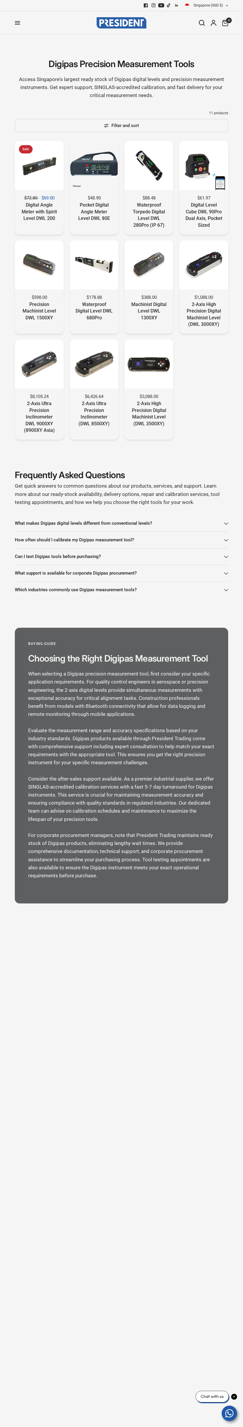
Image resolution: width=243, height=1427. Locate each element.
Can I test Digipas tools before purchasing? (58, 556)
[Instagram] (153, 5)
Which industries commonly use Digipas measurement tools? (76, 589)
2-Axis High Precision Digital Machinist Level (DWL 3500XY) (149, 413)
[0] (223, 22)
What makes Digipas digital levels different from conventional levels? (83, 523)
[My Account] (213, 22)
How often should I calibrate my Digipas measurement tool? (74, 540)
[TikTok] (169, 5)
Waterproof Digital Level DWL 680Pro (94, 311)
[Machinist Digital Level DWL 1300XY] (148, 264)
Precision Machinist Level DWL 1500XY (39, 311)
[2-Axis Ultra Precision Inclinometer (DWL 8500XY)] (94, 364)
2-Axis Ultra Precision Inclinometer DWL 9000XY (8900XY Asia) (39, 417)
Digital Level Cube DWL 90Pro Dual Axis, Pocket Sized (204, 215)
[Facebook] (146, 5)
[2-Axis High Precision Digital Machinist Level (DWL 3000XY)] (203, 264)
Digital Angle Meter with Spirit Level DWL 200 (39, 211)
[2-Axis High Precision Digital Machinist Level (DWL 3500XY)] (148, 364)
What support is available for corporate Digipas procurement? (76, 573)
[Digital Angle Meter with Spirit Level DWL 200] (39, 165)
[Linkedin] (176, 5)
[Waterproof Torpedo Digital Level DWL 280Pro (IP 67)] (148, 165)
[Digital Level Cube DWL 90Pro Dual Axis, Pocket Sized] (203, 165)
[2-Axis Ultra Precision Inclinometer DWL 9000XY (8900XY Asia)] (39, 364)
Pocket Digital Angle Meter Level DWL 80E (94, 211)
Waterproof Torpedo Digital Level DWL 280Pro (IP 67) (149, 215)
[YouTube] (161, 5)
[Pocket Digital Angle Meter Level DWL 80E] (94, 165)
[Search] (202, 22)
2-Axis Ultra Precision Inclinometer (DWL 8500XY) (94, 413)
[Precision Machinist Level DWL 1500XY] (39, 264)
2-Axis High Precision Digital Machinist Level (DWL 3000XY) (204, 314)
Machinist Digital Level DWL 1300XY (149, 311)
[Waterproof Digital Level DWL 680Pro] (94, 264)
